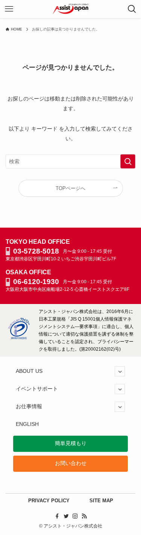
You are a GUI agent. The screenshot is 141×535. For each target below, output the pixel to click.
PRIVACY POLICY (49, 500)
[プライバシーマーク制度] (19, 338)
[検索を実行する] (127, 161)
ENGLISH (27, 424)
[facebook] (57, 516)
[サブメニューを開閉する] (120, 371)
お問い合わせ (70, 463)
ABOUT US (29, 371)
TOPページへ (70, 188)
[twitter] (66, 516)
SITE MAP (101, 500)
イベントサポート (37, 389)
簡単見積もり (70, 443)
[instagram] (75, 516)
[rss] (84, 516)
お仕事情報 (29, 406)
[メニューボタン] (9, 9)
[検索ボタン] (132, 9)
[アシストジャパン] (70, 9)
